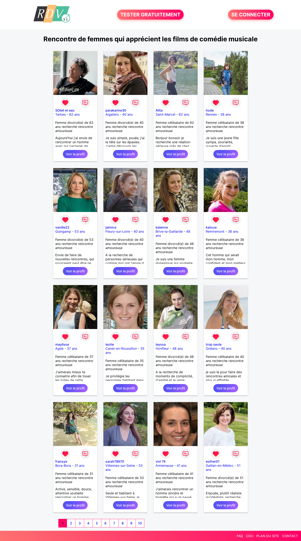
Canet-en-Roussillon (121, 348)
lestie (109, 344)
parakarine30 (115, 110)
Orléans (211, 348)
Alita (159, 110)
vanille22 (62, 227)
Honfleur (162, 348)
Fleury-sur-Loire (117, 231)
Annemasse (164, 465)
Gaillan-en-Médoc (219, 465)
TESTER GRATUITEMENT (150, 15)
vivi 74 (160, 461)
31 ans (79, 465)
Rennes (211, 114)
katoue (211, 227)
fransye (61, 461)
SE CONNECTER (250, 15)
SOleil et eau (65, 110)
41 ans (182, 465)
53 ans (80, 231)
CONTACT (290, 536)
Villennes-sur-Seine (120, 465)
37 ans (72, 348)
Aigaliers (112, 114)
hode (210, 110)
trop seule (214, 344)
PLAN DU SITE (267, 536)
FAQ (240, 536)
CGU (249, 536)
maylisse (62, 344)
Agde (59, 348)
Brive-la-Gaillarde (169, 231)
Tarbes (60, 114)
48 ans (177, 348)
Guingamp (63, 231)
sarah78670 (114, 461)
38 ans (225, 114)
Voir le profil (75, 154)
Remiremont (215, 231)
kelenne (162, 227)
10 (140, 523)
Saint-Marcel (165, 114)
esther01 (213, 461)
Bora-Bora (63, 465)
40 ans (127, 114)
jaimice (110, 227)
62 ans (74, 114)
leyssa (161, 344)
